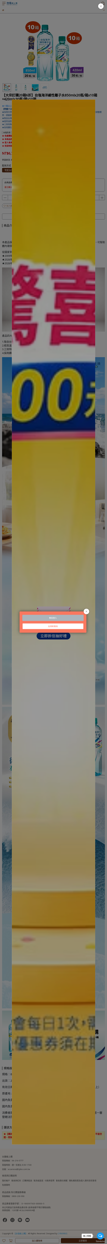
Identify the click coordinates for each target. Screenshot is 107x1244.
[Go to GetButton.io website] (100, 1241)
